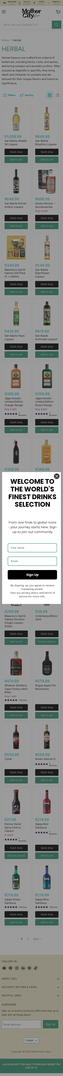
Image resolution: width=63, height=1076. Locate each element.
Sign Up (32, 574)
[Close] (56, 476)
